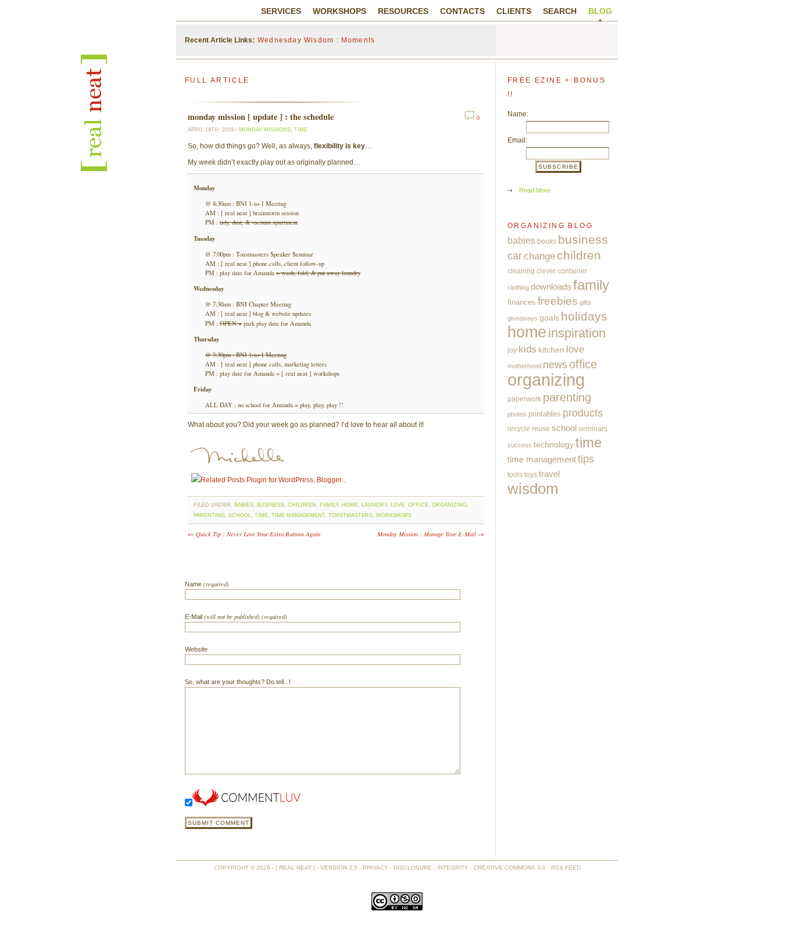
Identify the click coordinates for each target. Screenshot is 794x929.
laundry (374, 505)
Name (207, 583)
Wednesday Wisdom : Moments (316, 40)
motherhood (524, 365)
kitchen (551, 349)
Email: (517, 140)
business (270, 505)
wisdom (533, 488)
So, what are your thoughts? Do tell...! (238, 681)
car (514, 256)
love (398, 505)
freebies (558, 301)
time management (298, 515)
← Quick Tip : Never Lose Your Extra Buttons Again (254, 533)
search (560, 11)
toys (530, 475)
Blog (600, 11)
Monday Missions (265, 130)
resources (403, 11)
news (555, 364)
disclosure (413, 867)
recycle (518, 429)
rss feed (566, 867)
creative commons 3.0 (510, 867)
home (350, 505)
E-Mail (236, 616)
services (281, 11)
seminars (592, 429)
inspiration (577, 333)
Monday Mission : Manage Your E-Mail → (430, 533)
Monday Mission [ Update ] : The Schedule (261, 117)
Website (196, 649)
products (583, 413)
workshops (339, 11)
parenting (209, 515)
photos (517, 414)
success (519, 445)
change (539, 256)
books (546, 241)
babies (243, 505)
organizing (449, 505)
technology (554, 444)
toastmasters (350, 515)
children (302, 505)
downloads (551, 286)
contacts (462, 11)
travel (549, 474)
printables (544, 414)
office (418, 505)
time (300, 130)
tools (515, 475)
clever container (562, 271)
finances (521, 302)
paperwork (524, 399)
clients (513, 11)
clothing (518, 287)
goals (549, 318)
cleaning (521, 271)
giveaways (522, 318)
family (329, 505)
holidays (584, 316)
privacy (375, 867)
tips (586, 459)
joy (512, 350)
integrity (452, 867)
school (239, 515)
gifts (585, 302)
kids (527, 349)
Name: (517, 114)
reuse (541, 429)
